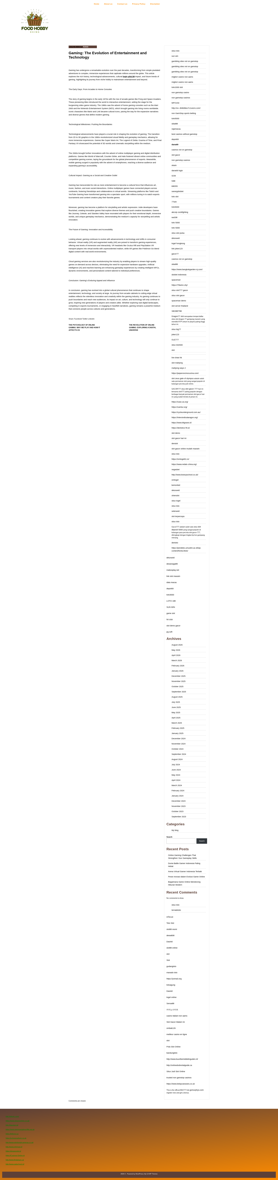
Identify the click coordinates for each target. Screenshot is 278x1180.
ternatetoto (176, 910)
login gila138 (129, 76)
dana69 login (177, 170)
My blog (175, 830)
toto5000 (175, 118)
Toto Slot (170, 923)
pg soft (169, 632)
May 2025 (176, 712)
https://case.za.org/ (180, 402)
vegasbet (176, 469)
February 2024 (178, 791)
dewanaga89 (172, 564)
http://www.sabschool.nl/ (15, 1164)
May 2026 (176, 650)
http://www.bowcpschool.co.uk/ (185, 475)
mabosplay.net (172, 570)
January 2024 (177, 796)
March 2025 (177, 723)
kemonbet (176, 485)
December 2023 (178, 801)
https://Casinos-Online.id (15, 1155)
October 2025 (177, 686)
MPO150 (175, 103)
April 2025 (176, 718)
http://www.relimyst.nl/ (14, 1147)
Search (169, 837)
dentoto (175, 543)
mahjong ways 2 (179, 368)
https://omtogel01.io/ (180, 459)
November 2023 (178, 806)
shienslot (175, 495)
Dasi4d (169, 942)
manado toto (171, 972)
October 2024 (177, 749)
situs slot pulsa (178, 233)
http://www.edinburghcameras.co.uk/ (19, 1142)
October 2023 (177, 811)
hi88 (173, 181)
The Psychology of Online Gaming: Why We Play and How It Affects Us (84, 327)
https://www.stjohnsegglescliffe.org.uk (20, 1129)
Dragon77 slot (178, 316)
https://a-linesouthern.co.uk (16, 1138)
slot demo (176, 433)
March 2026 (177, 660)
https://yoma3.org (174, 979)
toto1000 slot (177, 87)
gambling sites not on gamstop (185, 61)
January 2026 (177, 671)
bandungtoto (171, 1053)
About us (108, 4)
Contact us (122, 4)
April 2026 (176, 655)
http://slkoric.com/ (12, 1116)
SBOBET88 (177, 311)
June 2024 (176, 770)
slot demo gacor (173, 626)
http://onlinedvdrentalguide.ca (179, 1065)
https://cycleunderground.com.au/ (186, 412)
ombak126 (171, 1028)
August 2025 (177, 697)
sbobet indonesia (179, 275)
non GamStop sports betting (184, 113)
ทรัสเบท (169, 917)
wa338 (174, 217)
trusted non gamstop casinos (178, 1078)
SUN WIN (170, 607)
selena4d (176, 511)
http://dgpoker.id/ (12, 1125)
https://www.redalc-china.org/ (184, 464)
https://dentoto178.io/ (181, 428)
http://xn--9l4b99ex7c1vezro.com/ (186, 108)
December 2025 (178, 676)
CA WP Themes (152, 1174)
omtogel (175, 480)
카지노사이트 (172, 1010)
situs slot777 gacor (180, 290)
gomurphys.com (197, 1090)
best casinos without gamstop (184, 134)
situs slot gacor (178, 295)
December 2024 (178, 738)
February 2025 (178, 728)
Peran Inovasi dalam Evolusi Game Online (186, 877)
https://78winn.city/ (180, 285)
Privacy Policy (138, 4)
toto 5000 (176, 223)
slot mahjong (177, 363)
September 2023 (179, 817)
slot (173, 350)
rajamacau (176, 129)
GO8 (174, 176)
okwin (174, 165)
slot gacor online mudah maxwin (185, 449)
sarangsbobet (177, 191)
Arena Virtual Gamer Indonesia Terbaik (185, 871)
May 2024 (176, 775)
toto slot (175, 197)
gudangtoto (171, 966)
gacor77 (175, 254)
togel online (171, 997)
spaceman (176, 280)
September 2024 (179, 754)
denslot (175, 443)
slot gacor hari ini (179, 438)
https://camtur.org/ (179, 407)
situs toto (175, 51)
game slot (170, 613)
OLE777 (175, 340)
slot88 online (171, 948)
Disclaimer (155, 4)
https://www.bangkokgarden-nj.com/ (187, 269)
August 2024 (177, 759)
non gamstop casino (180, 92)
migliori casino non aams (182, 77)
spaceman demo (179, 301)
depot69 (175, 139)
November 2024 (178, 744)
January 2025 (177, 733)
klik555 (175, 186)
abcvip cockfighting (180, 212)
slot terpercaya (178, 516)
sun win (175, 56)
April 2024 (176, 780)
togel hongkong (178, 243)
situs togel (176, 501)
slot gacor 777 (191, 389)
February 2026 (178, 666)
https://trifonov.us (12, 1134)
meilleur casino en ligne (176, 1034)
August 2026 (177, 645)
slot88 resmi (171, 929)
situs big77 (176, 329)
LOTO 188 (171, 601)
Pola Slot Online (173, 1047)
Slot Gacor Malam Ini (175, 1022)
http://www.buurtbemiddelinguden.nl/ (182, 1059)
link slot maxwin (173, 576)
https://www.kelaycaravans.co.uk (180, 1084)
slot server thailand (180, 306)
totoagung (170, 985)
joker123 (175, 334)
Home (96, 4)
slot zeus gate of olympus (183, 378)
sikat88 (175, 124)
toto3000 (170, 595)
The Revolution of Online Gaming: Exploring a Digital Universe (142, 327)
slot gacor (176, 155)
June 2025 (176, 707)
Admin (85, 47)
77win (174, 202)
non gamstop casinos (181, 98)
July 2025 (176, 702)
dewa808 (170, 935)
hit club (169, 619)
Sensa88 (170, 1003)
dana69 (175, 144)
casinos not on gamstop (182, 150)
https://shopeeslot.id (13, 1151)
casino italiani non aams (176, 1016)
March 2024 (177, 785)
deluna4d (176, 238)
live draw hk (177, 358)
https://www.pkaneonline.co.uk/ (17, 1121)
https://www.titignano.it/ (182, 423)
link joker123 (177, 249)
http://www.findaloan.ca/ (15, 1160)
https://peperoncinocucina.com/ (185, 373)
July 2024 (176, 764)
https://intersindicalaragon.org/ (185, 417)
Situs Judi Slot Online (175, 1071)
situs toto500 (177, 345)
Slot (168, 960)
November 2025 (178, 681)
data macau (171, 582)
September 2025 (179, 692)
